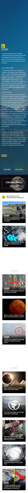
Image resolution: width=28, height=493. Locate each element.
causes (6, 83)
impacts (13, 83)
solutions (4, 87)
